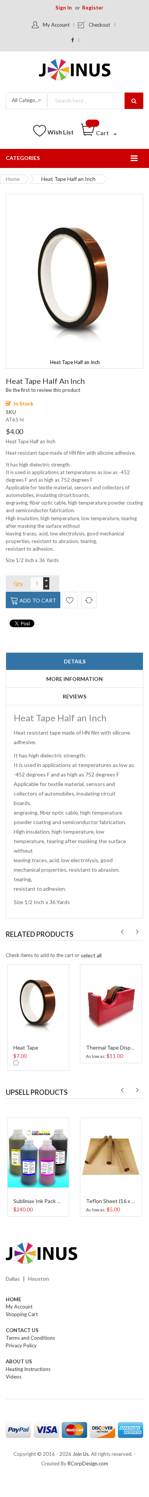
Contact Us (22, 1330)
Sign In (63, 8)
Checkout (99, 25)
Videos (13, 1377)
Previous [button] (122, 932)
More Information (74, 679)
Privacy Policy (21, 1345)
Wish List (60, 132)
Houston (38, 1278)
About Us (19, 1361)
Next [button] (137, 932)
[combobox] (95, 100)
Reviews (74, 696)
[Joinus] (74, 1254)
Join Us (81, 1454)
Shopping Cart (22, 1314)
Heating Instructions (28, 1369)
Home (13, 179)
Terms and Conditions (30, 1338)
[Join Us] (74, 71)
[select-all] (91, 955)
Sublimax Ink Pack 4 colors (44, 1201)
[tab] (74, 661)
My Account (56, 25)
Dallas (13, 1278)
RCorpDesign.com (88, 1463)
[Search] (134, 101)
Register (93, 8)
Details (75, 661)
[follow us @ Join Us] (73, 40)
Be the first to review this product (43, 390)
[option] (38, 1016)
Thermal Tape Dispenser (115, 1047)
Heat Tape (25, 1047)
